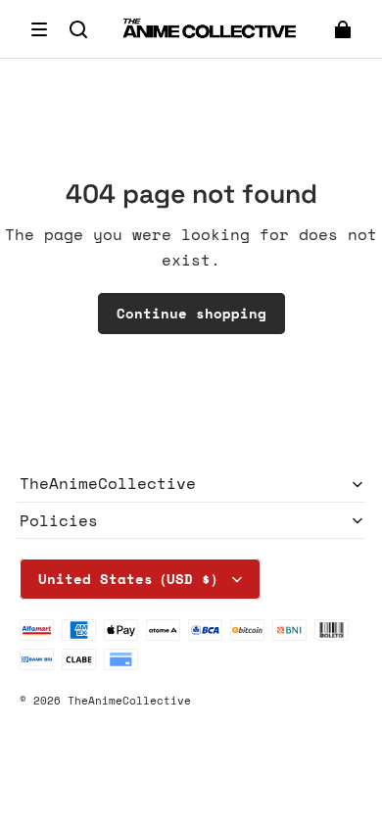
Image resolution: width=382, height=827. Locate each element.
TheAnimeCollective (129, 700)
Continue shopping (191, 313)
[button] (39, 29)
